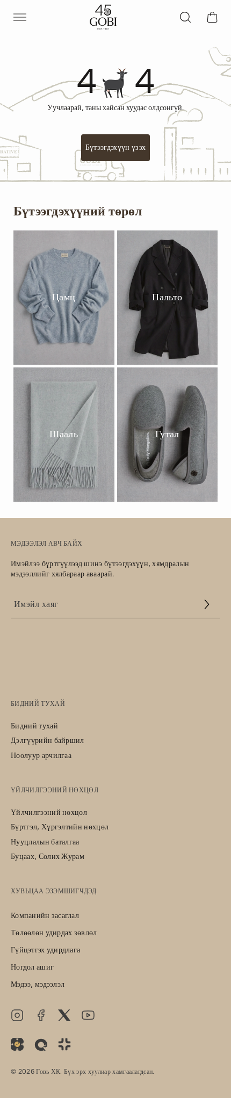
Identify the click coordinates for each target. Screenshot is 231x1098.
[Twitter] (64, 1015)
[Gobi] (103, 17)
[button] (206, 604)
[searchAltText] (185, 17)
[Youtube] (88, 1015)
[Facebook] (40, 1015)
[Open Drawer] (19, 17)
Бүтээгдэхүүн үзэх (115, 147)
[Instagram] (17, 1015)
